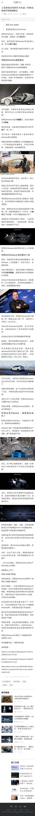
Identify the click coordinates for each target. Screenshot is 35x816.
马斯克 (11, 685)
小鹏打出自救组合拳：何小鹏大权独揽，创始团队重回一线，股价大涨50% (24, 739)
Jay (15, 701)
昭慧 (15, 711)
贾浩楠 (15, 721)
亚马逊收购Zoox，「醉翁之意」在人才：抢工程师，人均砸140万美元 (24, 749)
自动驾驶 (4, 685)
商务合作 (27, 809)
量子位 (24, 14)
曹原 (5, 14)
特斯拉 (24, 681)
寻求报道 (21, 809)
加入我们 (15, 809)
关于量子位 (8, 809)
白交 (15, 732)
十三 (15, 752)
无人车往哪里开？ (6, 681)
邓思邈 (15, 742)
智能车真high (17, 681)
